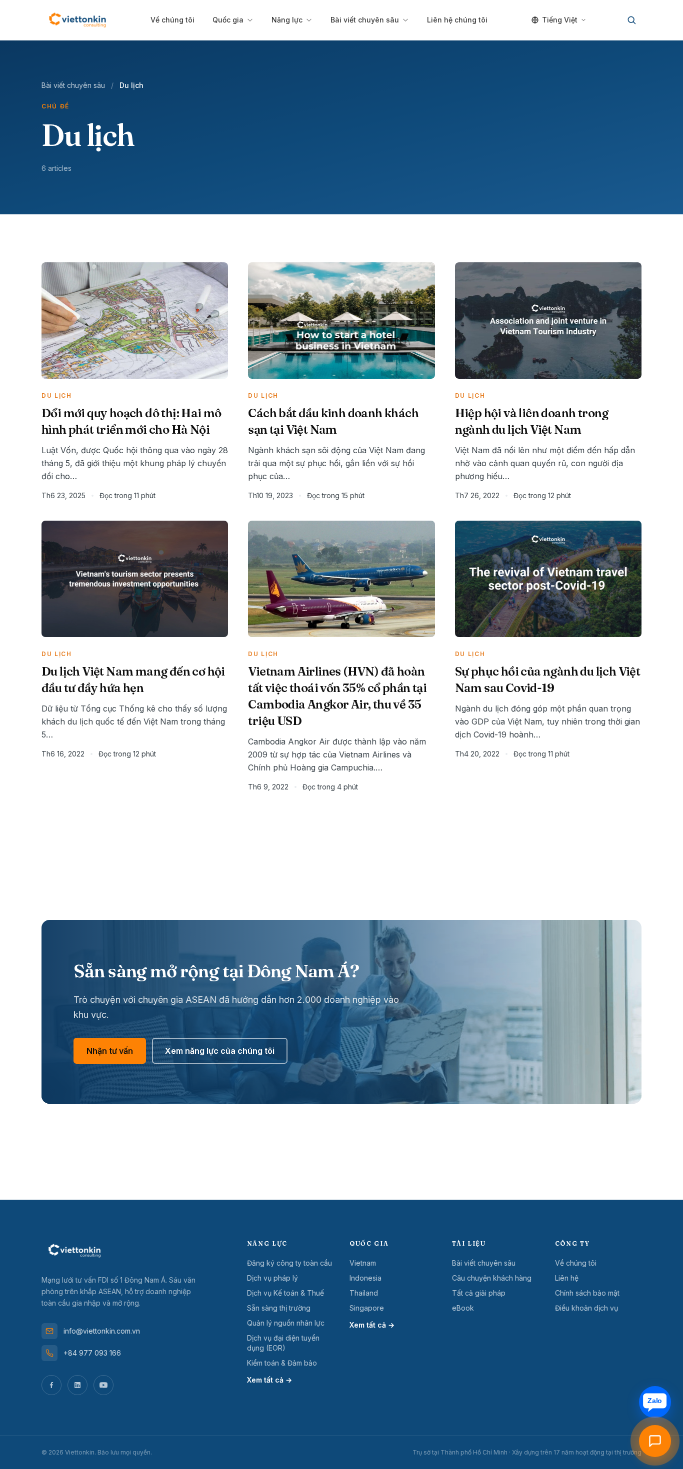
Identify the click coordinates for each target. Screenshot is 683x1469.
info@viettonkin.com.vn (102, 1331)
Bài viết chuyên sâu (364, 19)
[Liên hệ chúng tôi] (655, 1441)
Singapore (367, 1308)
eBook (463, 1308)
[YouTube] (104, 1385)
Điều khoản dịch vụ (586, 1308)
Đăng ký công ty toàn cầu (289, 1263)
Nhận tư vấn (109, 1051)
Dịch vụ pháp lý (272, 1278)
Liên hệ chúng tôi (457, 19)
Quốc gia (228, 19)
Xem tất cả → (269, 1380)
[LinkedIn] (78, 1385)
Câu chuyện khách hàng (492, 1278)
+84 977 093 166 (92, 1353)
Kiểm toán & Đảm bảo (282, 1363)
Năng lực (287, 19)
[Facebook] (52, 1385)
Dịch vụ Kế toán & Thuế (285, 1293)
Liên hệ (566, 1278)
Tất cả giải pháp (479, 1293)
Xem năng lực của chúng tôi (219, 1051)
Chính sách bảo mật (587, 1293)
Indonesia (366, 1278)
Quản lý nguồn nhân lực (285, 1323)
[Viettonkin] (78, 20)
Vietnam (363, 1263)
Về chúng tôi (172, 19)
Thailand (364, 1293)
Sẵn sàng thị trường (278, 1308)
